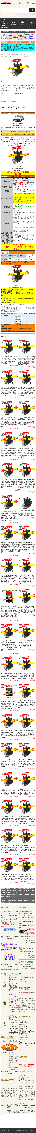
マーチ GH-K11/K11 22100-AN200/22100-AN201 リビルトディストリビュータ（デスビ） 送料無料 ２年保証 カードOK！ (26, 644)
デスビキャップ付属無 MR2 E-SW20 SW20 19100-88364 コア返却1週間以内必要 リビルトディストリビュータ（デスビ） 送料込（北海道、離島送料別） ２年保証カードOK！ (26, 484)
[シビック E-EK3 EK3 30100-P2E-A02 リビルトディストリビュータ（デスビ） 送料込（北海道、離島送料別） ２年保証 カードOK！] (9, 347)
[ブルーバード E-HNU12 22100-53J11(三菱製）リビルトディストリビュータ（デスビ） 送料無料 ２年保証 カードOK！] (26, 750)
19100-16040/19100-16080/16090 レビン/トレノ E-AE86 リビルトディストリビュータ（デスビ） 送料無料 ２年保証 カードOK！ (26, 820)
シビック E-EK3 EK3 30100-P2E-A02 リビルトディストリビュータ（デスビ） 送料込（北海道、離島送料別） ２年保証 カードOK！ (9, 360)
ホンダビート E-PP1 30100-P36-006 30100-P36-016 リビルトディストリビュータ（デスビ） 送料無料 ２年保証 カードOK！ (9, 849)
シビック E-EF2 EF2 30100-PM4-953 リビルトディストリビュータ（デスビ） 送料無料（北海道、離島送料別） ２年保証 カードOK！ (26, 421)
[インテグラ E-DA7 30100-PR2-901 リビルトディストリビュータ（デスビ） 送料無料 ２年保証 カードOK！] (26, 664)
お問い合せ (22, 24)
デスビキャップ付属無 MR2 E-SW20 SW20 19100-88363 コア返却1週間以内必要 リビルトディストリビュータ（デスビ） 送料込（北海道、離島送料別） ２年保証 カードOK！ (9, 547)
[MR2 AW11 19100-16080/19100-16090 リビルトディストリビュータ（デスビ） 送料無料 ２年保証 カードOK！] (26, 836)
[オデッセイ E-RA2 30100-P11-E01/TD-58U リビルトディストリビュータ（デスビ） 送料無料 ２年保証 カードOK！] (26, 691)
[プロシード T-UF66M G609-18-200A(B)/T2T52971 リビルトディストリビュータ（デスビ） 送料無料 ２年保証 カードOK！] (9, 721)
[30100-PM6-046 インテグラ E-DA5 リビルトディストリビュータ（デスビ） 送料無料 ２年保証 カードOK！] (9, 865)
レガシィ (24, 14)
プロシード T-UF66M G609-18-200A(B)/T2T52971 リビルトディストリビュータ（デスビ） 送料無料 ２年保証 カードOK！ (9, 734)
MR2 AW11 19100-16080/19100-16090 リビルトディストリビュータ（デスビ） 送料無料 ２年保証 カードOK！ (26, 849)
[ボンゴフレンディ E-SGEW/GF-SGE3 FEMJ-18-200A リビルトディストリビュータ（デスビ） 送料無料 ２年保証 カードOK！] (26, 865)
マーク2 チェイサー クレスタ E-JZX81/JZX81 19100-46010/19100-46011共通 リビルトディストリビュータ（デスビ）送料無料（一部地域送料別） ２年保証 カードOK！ (9, 646)
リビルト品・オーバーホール (8, 56)
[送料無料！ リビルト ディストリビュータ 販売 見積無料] (26, 503)
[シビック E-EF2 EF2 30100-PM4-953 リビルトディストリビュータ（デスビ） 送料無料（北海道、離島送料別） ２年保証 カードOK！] (26, 408)
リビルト (19, 14)
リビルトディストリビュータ (23, 56)
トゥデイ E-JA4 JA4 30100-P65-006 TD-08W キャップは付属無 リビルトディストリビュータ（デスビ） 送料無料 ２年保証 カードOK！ (9, 579)
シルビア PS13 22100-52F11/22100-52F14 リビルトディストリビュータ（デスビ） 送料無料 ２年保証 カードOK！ (9, 820)
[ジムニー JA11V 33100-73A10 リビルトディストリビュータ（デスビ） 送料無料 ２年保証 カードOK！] (9, 779)
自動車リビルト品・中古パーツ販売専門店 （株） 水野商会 (4, 24)
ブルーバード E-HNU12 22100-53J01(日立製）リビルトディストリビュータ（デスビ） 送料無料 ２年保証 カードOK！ (9, 763)
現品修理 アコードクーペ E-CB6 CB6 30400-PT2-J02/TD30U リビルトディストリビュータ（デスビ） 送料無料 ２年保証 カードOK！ (9, 705)
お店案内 (31, 1130)
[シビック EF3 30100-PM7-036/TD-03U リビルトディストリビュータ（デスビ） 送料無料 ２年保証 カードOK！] (26, 779)
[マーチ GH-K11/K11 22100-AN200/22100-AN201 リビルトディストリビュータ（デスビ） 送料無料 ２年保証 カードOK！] (26, 631)
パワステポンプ (31, 14)
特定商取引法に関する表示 (21, 1130)
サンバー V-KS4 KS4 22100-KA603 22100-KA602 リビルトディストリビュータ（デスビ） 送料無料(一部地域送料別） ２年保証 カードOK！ (26, 609)
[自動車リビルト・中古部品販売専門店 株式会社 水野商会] (6, 5)
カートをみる (27, 4)
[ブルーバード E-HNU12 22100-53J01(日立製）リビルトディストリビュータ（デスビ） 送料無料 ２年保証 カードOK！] (9, 750)
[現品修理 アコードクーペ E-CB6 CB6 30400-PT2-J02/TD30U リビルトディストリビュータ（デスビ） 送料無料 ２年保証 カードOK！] (9, 692)
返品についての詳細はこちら (9, 101)
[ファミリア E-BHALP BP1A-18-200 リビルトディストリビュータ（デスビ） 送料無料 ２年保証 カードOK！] (9, 664)
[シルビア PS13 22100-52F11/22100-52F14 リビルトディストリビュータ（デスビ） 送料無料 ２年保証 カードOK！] (9, 807)
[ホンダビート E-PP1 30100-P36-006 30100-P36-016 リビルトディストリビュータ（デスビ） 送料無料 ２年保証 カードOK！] (9, 836)
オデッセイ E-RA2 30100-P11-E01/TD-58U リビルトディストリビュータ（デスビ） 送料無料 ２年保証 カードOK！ (26, 704)
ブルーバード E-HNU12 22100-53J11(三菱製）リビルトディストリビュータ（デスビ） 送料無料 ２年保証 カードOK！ (26, 763)
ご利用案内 (13, 24)
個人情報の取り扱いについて (8, 1130)
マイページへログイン (19, 4)
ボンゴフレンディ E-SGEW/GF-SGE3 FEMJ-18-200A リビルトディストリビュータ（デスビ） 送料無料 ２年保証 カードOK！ (26, 878)
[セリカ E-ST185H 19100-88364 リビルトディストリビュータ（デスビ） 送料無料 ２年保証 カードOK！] (26, 721)
